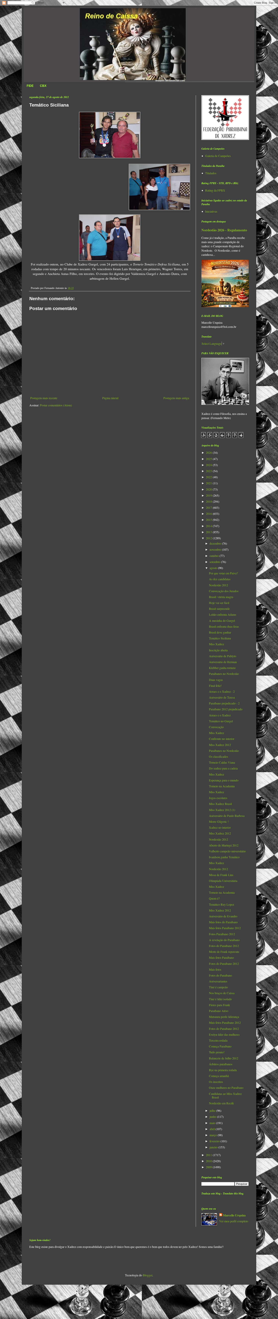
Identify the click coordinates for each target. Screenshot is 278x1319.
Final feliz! (215, 686)
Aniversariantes (218, 981)
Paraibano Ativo (218, 1011)
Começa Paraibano (220, 1046)
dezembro (216, 543)
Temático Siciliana (220, 638)
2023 (209, 471)
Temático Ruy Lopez (221, 904)
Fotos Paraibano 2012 (222, 934)
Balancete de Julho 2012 (223, 1058)
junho (213, 1117)
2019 (209, 495)
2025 (209, 459)
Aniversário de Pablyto (222, 656)
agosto (214, 568)
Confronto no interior (221, 739)
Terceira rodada (218, 1040)
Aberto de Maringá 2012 (223, 845)
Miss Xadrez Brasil (220, 804)
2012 (209, 538)
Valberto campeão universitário (227, 851)
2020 (209, 489)
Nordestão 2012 (218, 585)
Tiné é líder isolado (220, 999)
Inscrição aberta (218, 650)
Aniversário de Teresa (222, 697)
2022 (209, 477)
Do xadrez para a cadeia (223, 768)
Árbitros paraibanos (220, 1064)
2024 (209, 465)
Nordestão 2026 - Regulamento (224, 229)
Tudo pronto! (216, 1052)
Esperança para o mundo (223, 780)
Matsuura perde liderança (224, 1017)
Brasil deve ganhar (220, 632)
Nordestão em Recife (221, 1103)
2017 (209, 508)
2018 (209, 501)
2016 (209, 514)
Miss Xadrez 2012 (220, 745)
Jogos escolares (218, 798)
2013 (209, 532)
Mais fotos (215, 969)
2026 (209, 453)
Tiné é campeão (218, 987)
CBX (43, 85)
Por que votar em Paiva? (223, 573)
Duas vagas (216, 680)
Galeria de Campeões (218, 156)
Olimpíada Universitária (223, 881)
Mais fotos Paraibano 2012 (225, 928)
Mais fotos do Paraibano (223, 922)
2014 (209, 526)
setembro (215, 562)
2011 (209, 1155)
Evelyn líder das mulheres (224, 1034)
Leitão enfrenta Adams (222, 614)
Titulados (210, 173)
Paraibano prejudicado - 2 (224, 703)
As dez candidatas (220, 579)
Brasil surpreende (219, 609)
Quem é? (214, 898)
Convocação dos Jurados (223, 591)
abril (213, 1129)
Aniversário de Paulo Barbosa (227, 816)
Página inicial (110, 398)
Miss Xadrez (216, 644)
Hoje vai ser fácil (219, 603)
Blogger (147, 1275)
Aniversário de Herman (223, 662)
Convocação (216, 727)
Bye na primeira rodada (223, 1070)
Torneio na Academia (222, 786)
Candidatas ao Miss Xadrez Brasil (225, 1095)
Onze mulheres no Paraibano (226, 1088)
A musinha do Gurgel (222, 621)
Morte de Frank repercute (224, 952)
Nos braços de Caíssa (222, 993)
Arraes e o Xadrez (220, 715)
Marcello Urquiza (234, 1215)
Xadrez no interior (220, 827)
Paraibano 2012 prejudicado (225, 709)
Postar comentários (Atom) (56, 405)
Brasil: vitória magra (221, 597)
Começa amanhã (219, 1076)
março (214, 1135)
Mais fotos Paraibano (221, 957)
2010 (209, 1161)
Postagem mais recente (43, 398)
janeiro (214, 1147)
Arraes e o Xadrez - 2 (222, 691)
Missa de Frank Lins (221, 875)
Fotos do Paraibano (220, 975)
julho (213, 1111)
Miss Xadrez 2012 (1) (222, 810)
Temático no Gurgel (221, 721)
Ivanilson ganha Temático (224, 857)
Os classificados (218, 756)
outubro (215, 556)
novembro (216, 549)
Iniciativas (211, 211)
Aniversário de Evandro (223, 916)
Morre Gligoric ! (219, 822)
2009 (209, 1167)
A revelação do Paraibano (224, 940)
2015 (209, 520)
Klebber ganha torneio (222, 668)
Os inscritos (216, 1082)
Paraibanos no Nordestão (224, 674)
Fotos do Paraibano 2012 (224, 946)
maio (213, 1123)
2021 (209, 483)
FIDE (30, 85)
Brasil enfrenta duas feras (224, 626)
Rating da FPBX (215, 190)
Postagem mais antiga (176, 398)
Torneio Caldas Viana (222, 762)
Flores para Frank (219, 1005)
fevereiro (215, 1141)
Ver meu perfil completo (233, 1221)
